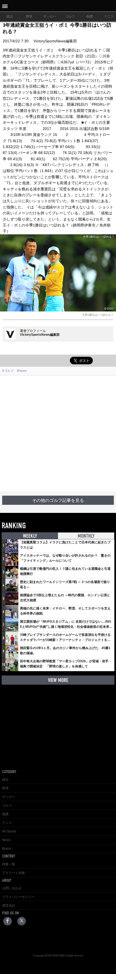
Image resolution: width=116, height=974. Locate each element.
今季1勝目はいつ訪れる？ (97, 314)
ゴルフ (70, 16)
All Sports (9, 831)
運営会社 (8, 905)
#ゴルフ (8, 371)
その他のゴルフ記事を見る (58, 500)
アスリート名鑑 (13, 873)
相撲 (89, 16)
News (6, 840)
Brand (6, 848)
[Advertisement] (58, 433)
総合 (9, 16)
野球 (29, 16)
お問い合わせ (12, 888)
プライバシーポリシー (18, 897)
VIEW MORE (58, 680)
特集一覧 (8, 864)
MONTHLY (86, 536)
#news (22, 371)
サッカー (49, 16)
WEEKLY (30, 536)
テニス (7, 823)
